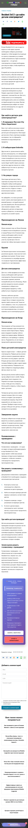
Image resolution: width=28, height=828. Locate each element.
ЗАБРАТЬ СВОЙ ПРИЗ (14, 632)
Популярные (7, 35)
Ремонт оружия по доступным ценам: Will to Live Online (14, 801)
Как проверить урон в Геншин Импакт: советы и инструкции (14, 726)
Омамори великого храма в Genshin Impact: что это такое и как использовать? (14, 774)
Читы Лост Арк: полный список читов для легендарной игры (14, 762)
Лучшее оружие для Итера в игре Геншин (14, 811)
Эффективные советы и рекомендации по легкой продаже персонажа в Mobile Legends (14, 788)
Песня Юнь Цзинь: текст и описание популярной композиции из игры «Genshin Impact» (14, 739)
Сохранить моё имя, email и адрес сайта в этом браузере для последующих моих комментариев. (14, 702)
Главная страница (6, 10)
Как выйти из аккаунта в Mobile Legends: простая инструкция (14, 752)
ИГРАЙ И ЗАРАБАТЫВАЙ (14, 639)
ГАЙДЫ (14, 5)
